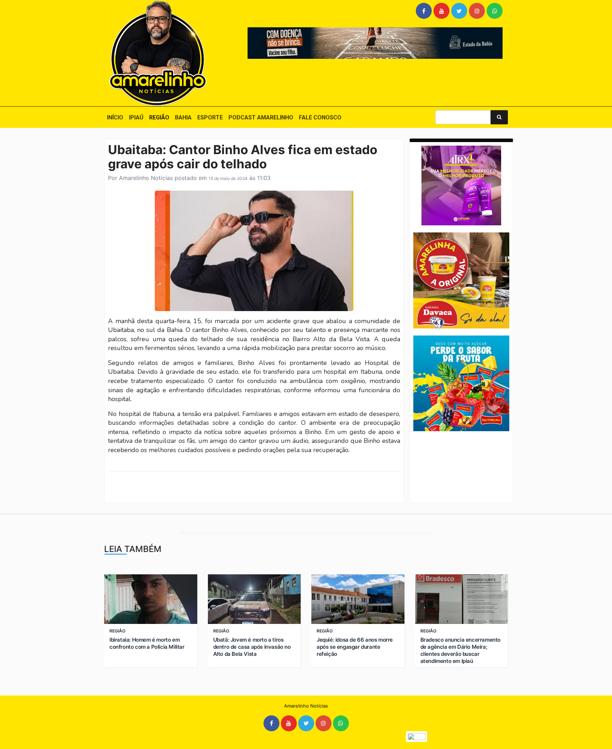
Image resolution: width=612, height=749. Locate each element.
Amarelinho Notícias (146, 177)
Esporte (210, 117)
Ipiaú (136, 117)
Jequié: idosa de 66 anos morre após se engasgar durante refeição (355, 646)
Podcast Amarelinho (260, 117)
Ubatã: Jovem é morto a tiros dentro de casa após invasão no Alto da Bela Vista (252, 646)
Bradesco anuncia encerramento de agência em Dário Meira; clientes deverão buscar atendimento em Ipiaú (460, 650)
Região (159, 117)
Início (115, 117)
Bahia (183, 117)
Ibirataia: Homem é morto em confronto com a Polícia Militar (147, 643)
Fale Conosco (320, 117)
